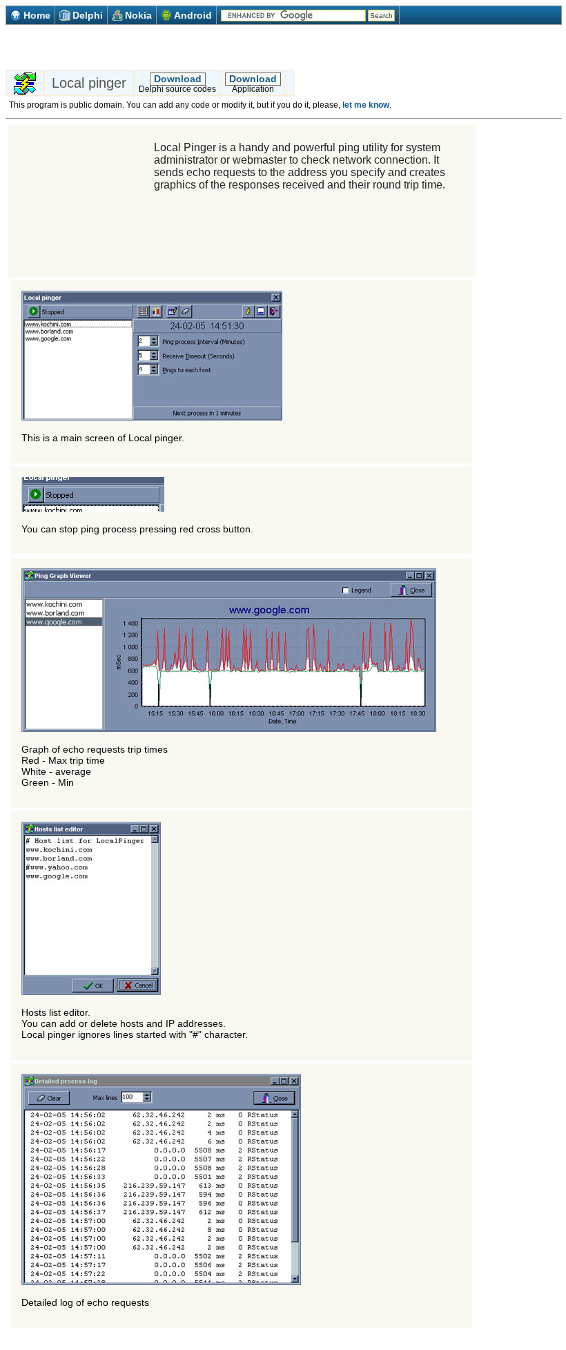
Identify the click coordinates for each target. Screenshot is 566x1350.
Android (193, 15)
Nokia (138, 15)
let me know (365, 105)
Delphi (87, 15)
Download (178, 78)
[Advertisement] (167, 47)
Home (36, 15)
